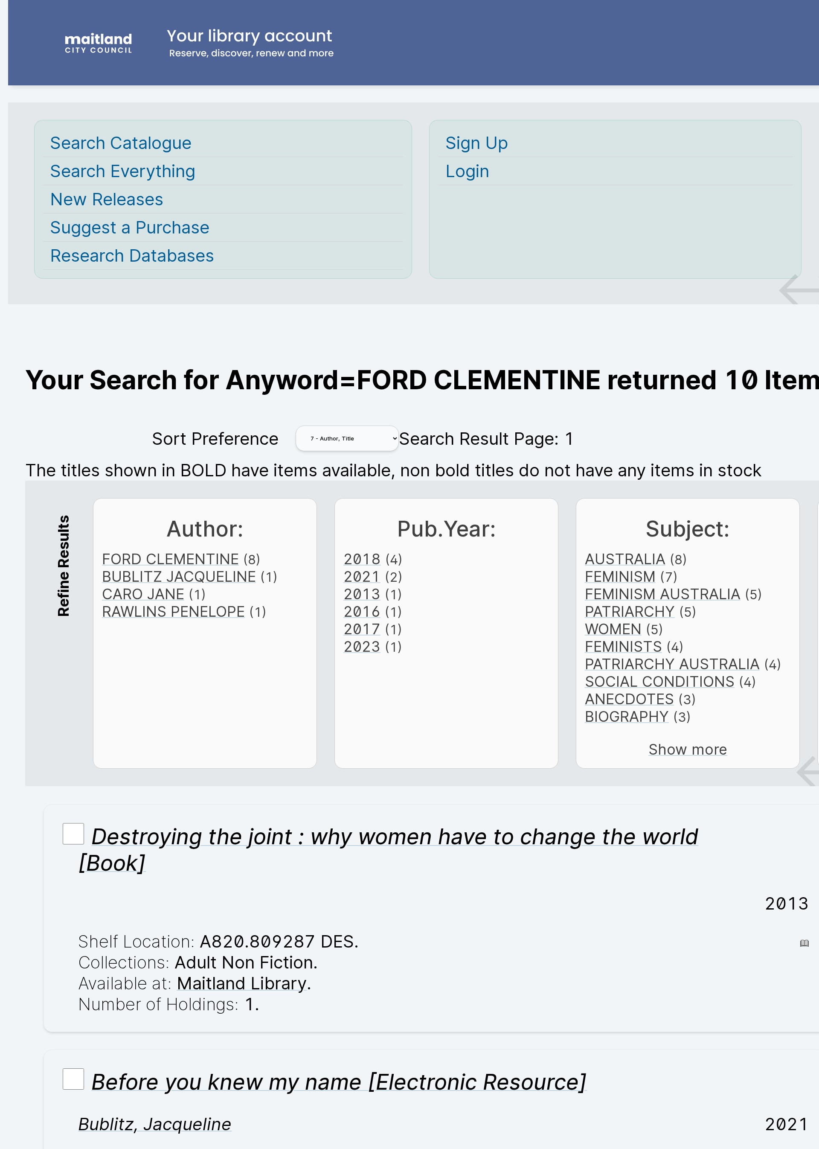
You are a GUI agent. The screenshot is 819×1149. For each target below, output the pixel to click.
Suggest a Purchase (129, 227)
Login (467, 170)
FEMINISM (620, 576)
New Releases (106, 199)
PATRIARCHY (630, 611)
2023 (361, 646)
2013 (361, 594)
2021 (361, 576)
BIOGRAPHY (627, 716)
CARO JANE (143, 594)
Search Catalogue (121, 142)
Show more (687, 749)
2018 (362, 559)
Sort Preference (215, 438)
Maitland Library (242, 983)
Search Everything (122, 170)
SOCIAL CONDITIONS (660, 681)
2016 (361, 611)
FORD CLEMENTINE (170, 559)
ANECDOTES (629, 699)
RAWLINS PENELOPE (173, 611)
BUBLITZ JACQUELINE (179, 576)
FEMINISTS (623, 646)
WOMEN (613, 629)
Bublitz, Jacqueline (155, 1124)
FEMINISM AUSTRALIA (663, 594)
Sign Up (476, 142)
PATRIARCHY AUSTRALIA (672, 664)
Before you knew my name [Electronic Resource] (339, 1082)
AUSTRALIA (625, 559)
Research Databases (132, 255)
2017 (361, 629)
